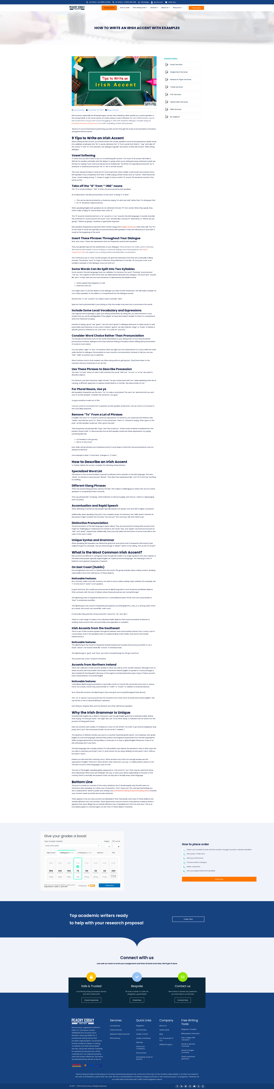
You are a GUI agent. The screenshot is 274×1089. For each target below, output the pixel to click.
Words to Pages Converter (187, 1051)
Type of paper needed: (53, 841)
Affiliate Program (165, 1044)
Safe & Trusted (91, 986)
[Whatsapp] (139, 2)
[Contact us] (183, 977)
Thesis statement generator (188, 1057)
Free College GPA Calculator (188, 1039)
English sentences (129, 227)
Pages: (106, 841)
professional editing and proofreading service (131, 791)
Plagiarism (140, 1026)
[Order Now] (166, 2)
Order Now (172, 2)
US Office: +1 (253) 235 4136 (125, 2)
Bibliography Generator (190, 1033)
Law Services (115, 1026)
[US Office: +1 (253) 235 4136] (113, 2)
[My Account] (152, 2)
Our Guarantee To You (166, 1039)
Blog (161, 1034)
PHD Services (115, 1038)
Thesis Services (176, 87)
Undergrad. (67, 853)
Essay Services (176, 64)
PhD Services (175, 94)
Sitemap (139, 1042)
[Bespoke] (137, 977)
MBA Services (175, 109)
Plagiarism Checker (188, 1029)
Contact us (182, 986)
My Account (158, 2)
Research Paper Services (180, 79)
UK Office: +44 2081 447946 (99, 2)
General (115, 110)
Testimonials (164, 1030)
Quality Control (142, 1034)
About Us (163, 1026)
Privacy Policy (141, 1053)
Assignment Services (179, 72)
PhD (113, 853)
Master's (100, 853)
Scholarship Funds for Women (144, 1058)
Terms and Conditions (140, 1047)
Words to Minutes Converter (188, 1045)
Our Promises (141, 1030)
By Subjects (175, 117)
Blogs (109, 110)
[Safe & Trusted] (91, 977)
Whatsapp (145, 2)
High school (51, 853)
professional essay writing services (85, 123)
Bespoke (137, 986)
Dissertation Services (179, 102)
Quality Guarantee (143, 1038)
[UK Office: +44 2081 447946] (87, 2)
